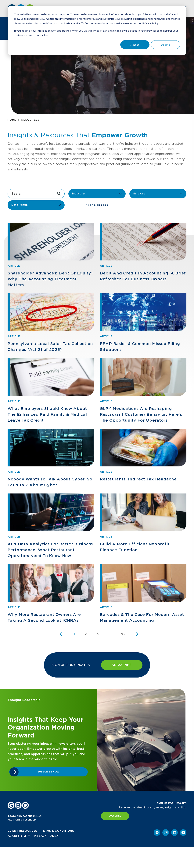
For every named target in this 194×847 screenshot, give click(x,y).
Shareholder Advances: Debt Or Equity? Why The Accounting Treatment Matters (50, 279)
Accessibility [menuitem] (19, 835)
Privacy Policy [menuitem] (46, 835)
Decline (165, 44)
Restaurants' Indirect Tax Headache (138, 479)
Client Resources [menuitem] (22, 830)
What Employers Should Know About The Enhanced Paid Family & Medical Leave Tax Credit (47, 414)
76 (122, 634)
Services (139, 193)
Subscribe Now (48, 771)
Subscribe (115, 816)
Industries (78, 193)
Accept (135, 44)
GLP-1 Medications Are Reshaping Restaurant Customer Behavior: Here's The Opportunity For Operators (141, 414)
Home (12, 119)
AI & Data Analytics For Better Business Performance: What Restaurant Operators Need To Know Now (50, 550)
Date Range (19, 204)
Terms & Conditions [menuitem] (57, 830)
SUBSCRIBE (122, 665)
